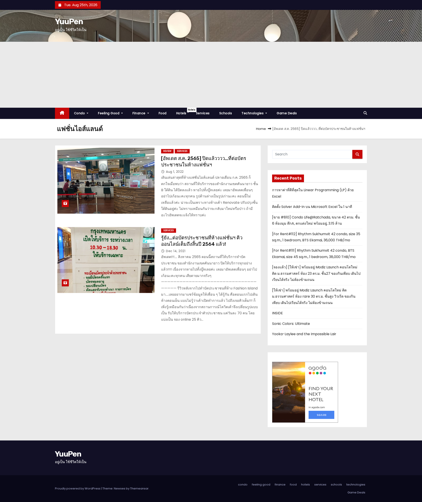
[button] (365, 113)
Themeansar (139, 488)
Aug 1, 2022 (175, 171)
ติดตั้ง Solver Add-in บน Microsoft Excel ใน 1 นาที (312, 206)
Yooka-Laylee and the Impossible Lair (304, 333)
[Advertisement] (211, 74)
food (163, 113)
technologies (253, 113)
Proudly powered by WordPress (78, 488)
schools (225, 113)
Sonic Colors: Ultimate (291, 323)
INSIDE (277, 313)
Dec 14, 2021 (175, 251)
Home (261, 128)
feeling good (109, 113)
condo (80, 113)
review (167, 151)
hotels (183, 111)
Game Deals (287, 113)
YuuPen (69, 21)
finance (139, 113)
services (203, 113)
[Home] (62, 113)
